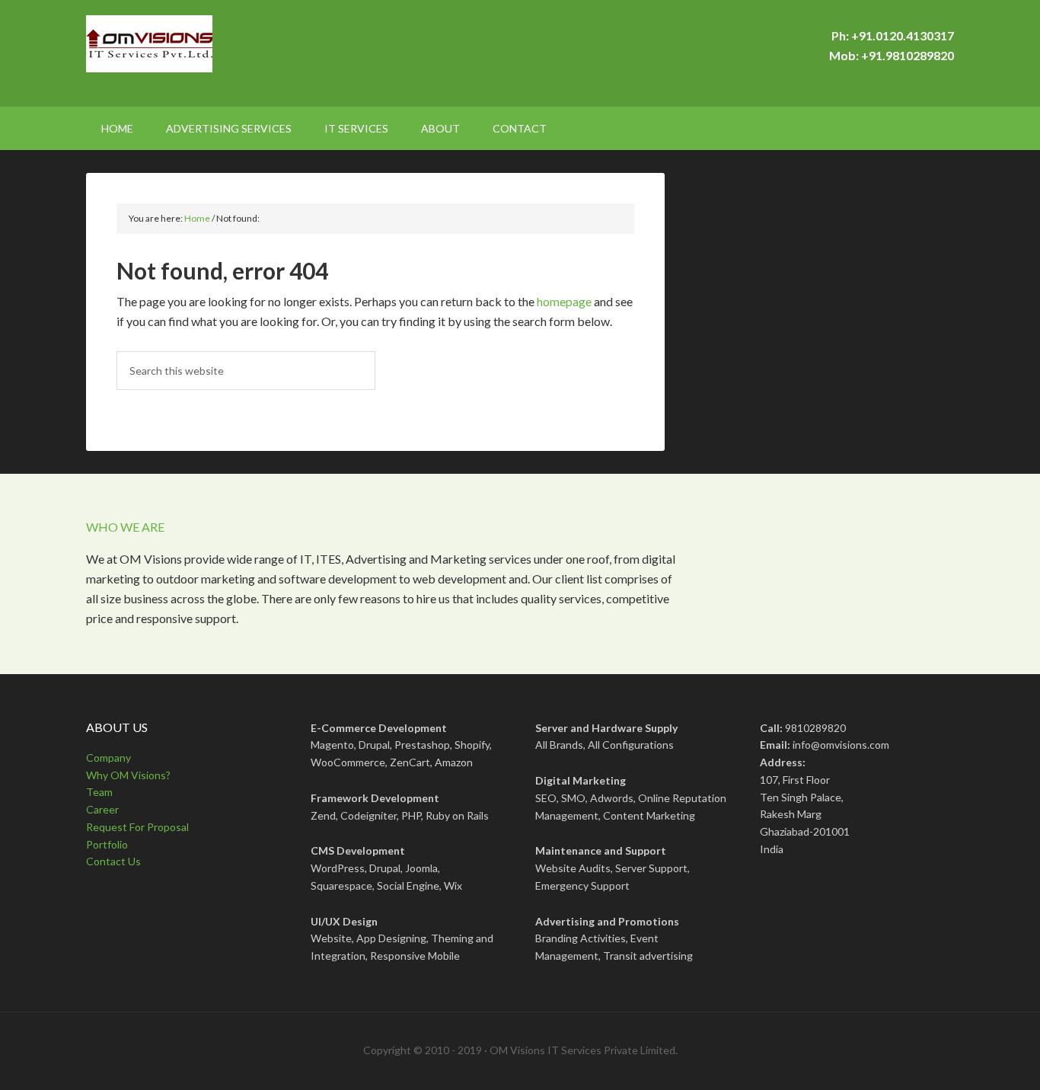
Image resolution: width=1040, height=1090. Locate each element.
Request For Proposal (137, 826)
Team (99, 791)
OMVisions (215, 53)
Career (102, 809)
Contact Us (113, 861)
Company (108, 757)
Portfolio (107, 844)
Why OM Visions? (128, 775)
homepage (564, 301)
